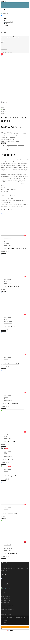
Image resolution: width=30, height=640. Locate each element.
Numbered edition (8, 245)
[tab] (16, 150)
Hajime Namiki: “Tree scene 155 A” (10, 286)
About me (6, 23)
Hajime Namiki (4, 49)
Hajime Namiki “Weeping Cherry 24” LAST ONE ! (14, 248)
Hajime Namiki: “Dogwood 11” (9, 476)
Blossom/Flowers (8, 241)
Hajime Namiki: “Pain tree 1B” (9, 441)
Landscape (3, 146)
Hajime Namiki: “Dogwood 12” (9, 513)
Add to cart (3, 143)
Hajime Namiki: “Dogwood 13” (9, 553)
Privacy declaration (5, 612)
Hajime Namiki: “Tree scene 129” (10, 364)
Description (6, 149)
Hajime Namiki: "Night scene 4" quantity (10, 141)
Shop (5, 20)
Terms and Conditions (6, 614)
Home (5, 18)
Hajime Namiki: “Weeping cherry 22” (10, 403)
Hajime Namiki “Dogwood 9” (8, 326)
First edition (14, 145)
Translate (12, 630)
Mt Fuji (5, 453)
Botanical (9, 145)
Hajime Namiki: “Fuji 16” (7, 459)
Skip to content (4, 1)
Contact (6, 25)
